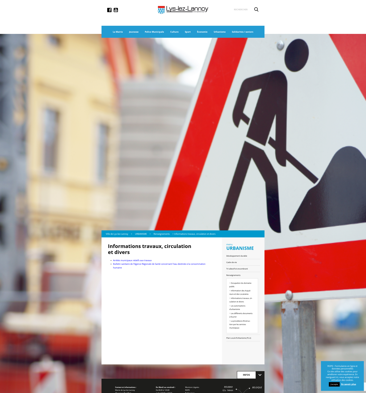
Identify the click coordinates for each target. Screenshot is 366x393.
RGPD (187, 390)
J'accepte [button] (334, 384)
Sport (188, 31)
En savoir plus (348, 384)
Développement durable (236, 256)
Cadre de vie (231, 262)
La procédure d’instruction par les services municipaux (239, 324)
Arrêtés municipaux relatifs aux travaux (132, 260)
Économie (202, 31)
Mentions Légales (192, 387)
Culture (174, 31)
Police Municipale (154, 31)
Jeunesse (134, 31)
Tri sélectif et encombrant (237, 268)
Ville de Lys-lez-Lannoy (117, 233)
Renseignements (162, 233)
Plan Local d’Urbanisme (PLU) (238, 338)
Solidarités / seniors (242, 31)
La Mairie (118, 31)
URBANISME (141, 233)
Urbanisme (220, 31)
